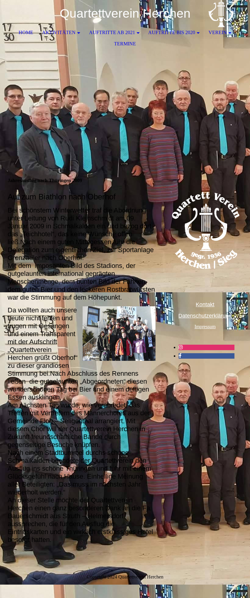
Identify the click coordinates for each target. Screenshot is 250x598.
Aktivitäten (59, 32)
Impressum (205, 326)
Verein (218, 32)
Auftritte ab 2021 (112, 32)
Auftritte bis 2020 (171, 32)
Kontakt (205, 304)
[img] (227, 13)
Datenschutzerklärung (205, 316)
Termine (125, 43)
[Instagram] (181, 347)
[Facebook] (180, 355)
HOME (26, 32)
